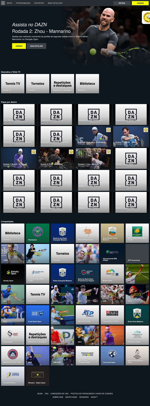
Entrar (122, 3)
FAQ (46, 393)
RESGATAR (84, 397)
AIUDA (40, 393)
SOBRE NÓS (58, 397)
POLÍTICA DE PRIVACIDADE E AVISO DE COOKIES (92, 393)
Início (9, 3)
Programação (23, 3)
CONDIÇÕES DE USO (60, 393)
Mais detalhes (55, 3)
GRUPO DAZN (71, 397)
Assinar (140, 3)
